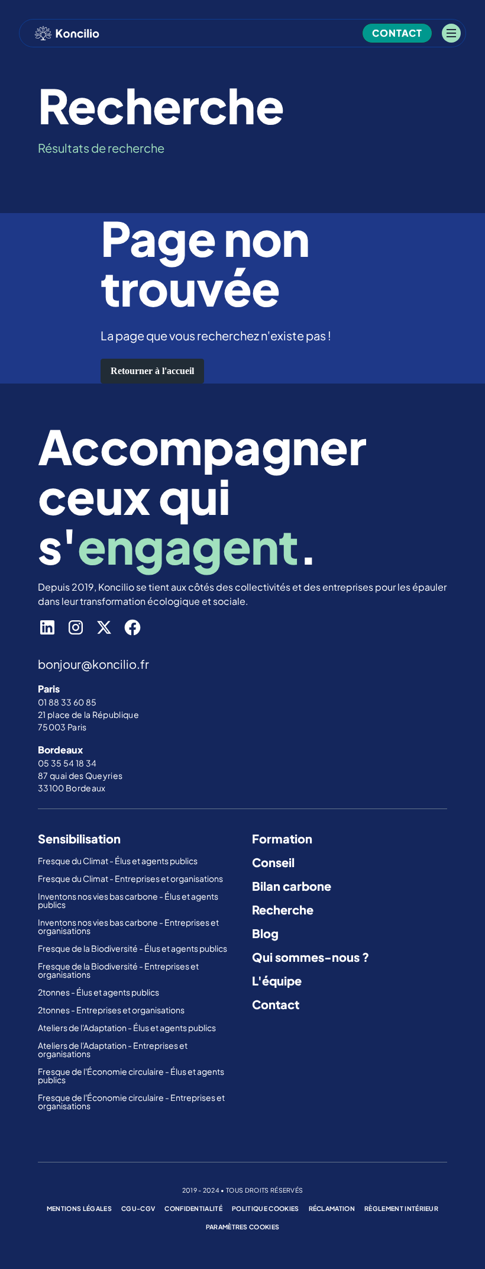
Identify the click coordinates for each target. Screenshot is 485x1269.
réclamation (332, 1208)
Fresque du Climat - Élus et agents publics (118, 860)
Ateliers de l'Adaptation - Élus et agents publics (127, 1027)
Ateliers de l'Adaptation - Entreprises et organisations (112, 1049)
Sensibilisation (79, 838)
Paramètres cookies (243, 1227)
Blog (265, 933)
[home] (67, 33)
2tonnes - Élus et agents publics (99, 992)
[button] (451, 33)
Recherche (282, 909)
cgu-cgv (138, 1208)
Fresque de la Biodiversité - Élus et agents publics (133, 948)
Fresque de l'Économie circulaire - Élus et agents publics (131, 1075)
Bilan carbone (291, 885)
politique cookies (265, 1208)
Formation (282, 838)
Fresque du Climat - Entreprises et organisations (130, 878)
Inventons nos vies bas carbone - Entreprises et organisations (128, 926)
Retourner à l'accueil (152, 371)
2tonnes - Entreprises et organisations (111, 1010)
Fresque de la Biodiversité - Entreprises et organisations (118, 970)
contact (397, 33)
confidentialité (193, 1208)
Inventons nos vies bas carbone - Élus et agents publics (128, 900)
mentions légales (79, 1208)
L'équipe (277, 980)
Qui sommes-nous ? (310, 956)
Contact (275, 1004)
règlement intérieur (401, 1208)
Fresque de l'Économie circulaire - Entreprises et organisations (131, 1101)
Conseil (273, 862)
